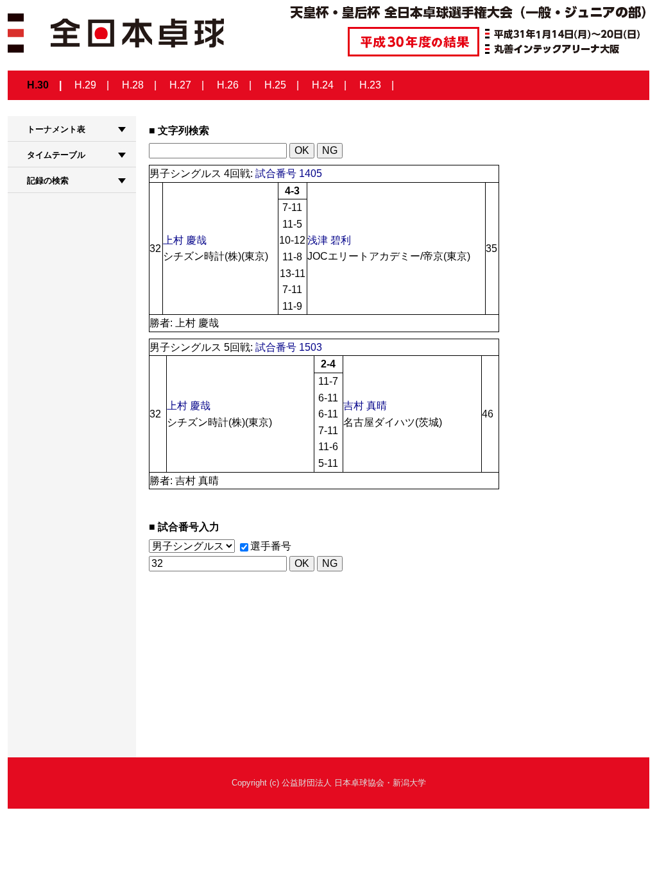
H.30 (38, 85)
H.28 (133, 85)
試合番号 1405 (288, 173)
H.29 (85, 85)
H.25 (275, 85)
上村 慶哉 (185, 240)
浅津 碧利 (329, 240)
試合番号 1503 (288, 347)
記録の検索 (48, 180)
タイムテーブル (56, 155)
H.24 (323, 85)
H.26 (228, 85)
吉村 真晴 (365, 405)
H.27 (180, 85)
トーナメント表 (56, 129)
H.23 (370, 85)
